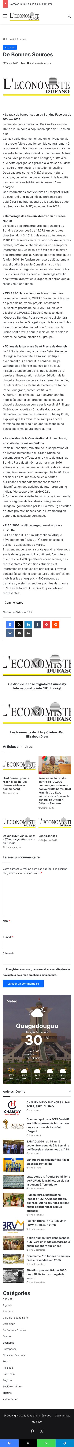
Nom (6, 920)
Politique (8, 1367)
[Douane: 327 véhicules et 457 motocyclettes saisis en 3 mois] (19, 823)
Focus (6, 1361)
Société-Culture (12, 1386)
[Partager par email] (19, 633)
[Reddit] (55, 624)
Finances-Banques (14, 1355)
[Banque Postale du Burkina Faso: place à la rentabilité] (13, 1165)
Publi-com (9, 1373)
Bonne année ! (48, 835)
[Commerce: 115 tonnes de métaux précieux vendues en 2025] (13, 1259)
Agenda (7, 1305)
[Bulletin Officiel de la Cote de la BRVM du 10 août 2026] (13, 1226)
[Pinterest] (46, 624)
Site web (8, 953)
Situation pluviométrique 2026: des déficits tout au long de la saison (47, 1274)
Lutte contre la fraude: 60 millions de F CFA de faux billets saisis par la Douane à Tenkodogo (48, 1180)
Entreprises (10, 1348)
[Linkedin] (28, 624)
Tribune (7, 1392)
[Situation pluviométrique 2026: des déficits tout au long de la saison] (13, 1275)
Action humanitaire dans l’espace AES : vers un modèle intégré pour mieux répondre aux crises (48, 1241)
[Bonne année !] (55, 823)
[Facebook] (10, 624)
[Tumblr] (37, 624)
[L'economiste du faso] (24, 15)
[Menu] (5, 17)
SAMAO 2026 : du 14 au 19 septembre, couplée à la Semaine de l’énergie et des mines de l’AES (48, 1145)
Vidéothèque (10, 1399)
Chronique (9, 1323)
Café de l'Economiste (15, 1317)
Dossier (7, 1336)
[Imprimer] (28, 633)
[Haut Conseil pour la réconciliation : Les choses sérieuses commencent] (19, 765)
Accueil (9, 39)
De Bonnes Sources (14, 1330)
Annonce (8, 1311)
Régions (7, 1380)
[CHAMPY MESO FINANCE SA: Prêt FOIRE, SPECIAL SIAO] (13, 1108)
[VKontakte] (10, 633)
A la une (21, 39)
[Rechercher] (69, 17)
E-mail (8, 936)
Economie (8, 1342)
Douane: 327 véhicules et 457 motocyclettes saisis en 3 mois (19, 839)
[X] (19, 624)
